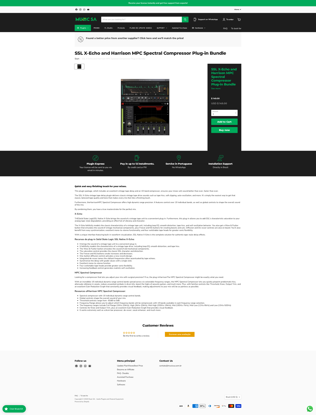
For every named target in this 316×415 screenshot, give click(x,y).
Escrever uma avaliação (179, 334)
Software (121, 384)
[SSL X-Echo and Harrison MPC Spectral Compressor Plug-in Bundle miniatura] (79, 66)
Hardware (121, 380)
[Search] (185, 19)
